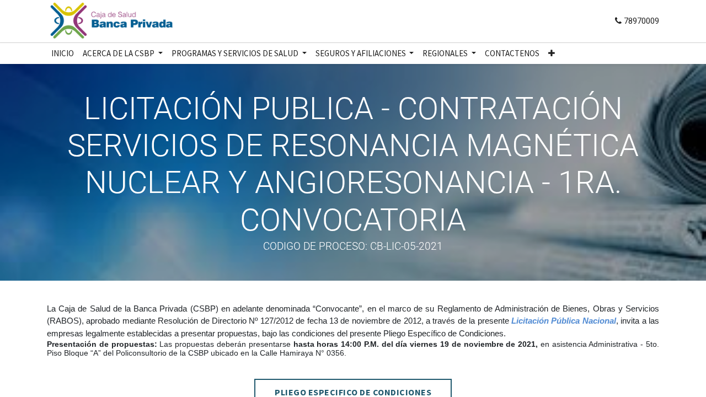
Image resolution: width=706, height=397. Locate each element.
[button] (551, 54)
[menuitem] (62, 54)
